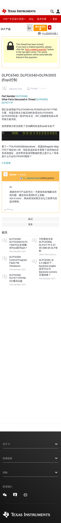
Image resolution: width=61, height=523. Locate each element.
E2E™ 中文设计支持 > (14, 19)
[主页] (19, 11)
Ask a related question (35, 49)
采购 (5, 472)
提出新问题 (49, 27)
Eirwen (13, 174)
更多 (55, 19)
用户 (58, 12)
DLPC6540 (22, 96)
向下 (12, 210)
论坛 (31, 19)
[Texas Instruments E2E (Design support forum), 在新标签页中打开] (15, 496)
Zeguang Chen (15, 89)
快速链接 (7, 458)
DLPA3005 (42, 99)
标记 (30, 219)
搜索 (52, 12)
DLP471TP (7, 102)
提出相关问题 (40, 27)
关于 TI (6, 444)
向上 (5, 210)
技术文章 (41, 19)
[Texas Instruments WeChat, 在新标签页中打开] (5, 496)
